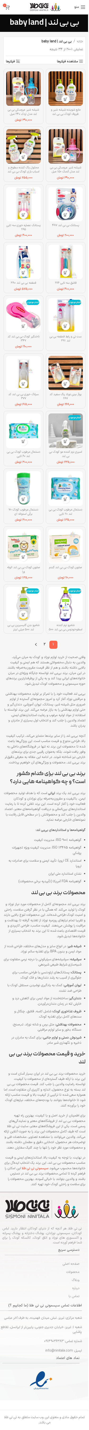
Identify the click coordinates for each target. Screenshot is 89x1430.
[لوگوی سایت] (45, 7)
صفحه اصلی (71, 1263)
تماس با (74, 1296)
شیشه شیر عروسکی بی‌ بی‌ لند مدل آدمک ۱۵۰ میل (65, 169)
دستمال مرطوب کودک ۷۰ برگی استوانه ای (23, 511)
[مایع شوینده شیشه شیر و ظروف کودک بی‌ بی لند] (65, 88)
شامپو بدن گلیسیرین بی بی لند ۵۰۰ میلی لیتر (23, 627)
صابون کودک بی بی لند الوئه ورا (23, 569)
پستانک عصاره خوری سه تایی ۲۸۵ (23, 227)
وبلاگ (76, 1280)
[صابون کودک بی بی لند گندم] (65, 546)
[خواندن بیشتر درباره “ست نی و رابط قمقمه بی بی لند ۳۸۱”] (65, 326)
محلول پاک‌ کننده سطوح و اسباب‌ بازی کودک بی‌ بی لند (23, 169)
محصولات (73, 1272)
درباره (76, 1288)
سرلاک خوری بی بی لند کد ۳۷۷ (23, 396)
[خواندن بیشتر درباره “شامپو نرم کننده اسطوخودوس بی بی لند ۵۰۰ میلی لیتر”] (65, 615)
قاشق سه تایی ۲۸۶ (65, 283)
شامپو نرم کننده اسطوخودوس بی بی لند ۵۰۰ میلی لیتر (65, 629)
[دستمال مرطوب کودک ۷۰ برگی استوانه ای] (23, 488)
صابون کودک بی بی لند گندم (65, 567)
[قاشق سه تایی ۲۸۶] (65, 262)
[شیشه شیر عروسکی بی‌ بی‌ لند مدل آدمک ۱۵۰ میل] (65, 146)
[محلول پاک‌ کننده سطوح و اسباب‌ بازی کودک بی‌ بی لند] (23, 146)
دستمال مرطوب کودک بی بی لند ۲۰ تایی (65, 511)
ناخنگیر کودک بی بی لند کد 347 (23, 338)
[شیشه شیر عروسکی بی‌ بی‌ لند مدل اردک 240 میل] (23, 88)
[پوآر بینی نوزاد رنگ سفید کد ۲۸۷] (65, 373)
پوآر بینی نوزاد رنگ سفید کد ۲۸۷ (65, 396)
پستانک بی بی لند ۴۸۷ (65, 225)
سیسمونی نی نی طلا (35, 1168)
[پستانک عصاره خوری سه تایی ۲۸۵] (23, 204)
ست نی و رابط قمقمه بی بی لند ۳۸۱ (65, 338)
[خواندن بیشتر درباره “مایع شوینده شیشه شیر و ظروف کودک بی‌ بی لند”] (65, 99)
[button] (23, 99)
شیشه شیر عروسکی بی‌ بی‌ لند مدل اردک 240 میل (23, 111)
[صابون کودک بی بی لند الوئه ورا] (23, 546)
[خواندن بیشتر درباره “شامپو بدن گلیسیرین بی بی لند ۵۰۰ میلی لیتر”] (23, 615)
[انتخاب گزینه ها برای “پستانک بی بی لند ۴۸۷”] (65, 215)
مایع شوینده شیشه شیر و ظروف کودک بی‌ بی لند (65, 111)
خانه (80, 41)
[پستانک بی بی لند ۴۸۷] (65, 204)
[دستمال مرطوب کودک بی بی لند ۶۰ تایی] (23, 430)
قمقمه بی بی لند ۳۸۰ (23, 283)
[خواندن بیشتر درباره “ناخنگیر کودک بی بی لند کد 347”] (23, 326)
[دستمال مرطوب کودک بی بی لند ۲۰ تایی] (65, 488)
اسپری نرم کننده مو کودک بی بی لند (65, 454)
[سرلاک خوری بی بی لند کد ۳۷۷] (23, 373)
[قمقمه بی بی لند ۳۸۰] (23, 262)
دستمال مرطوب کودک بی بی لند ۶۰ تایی (23, 454)
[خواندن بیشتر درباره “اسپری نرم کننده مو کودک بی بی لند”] (65, 441)
